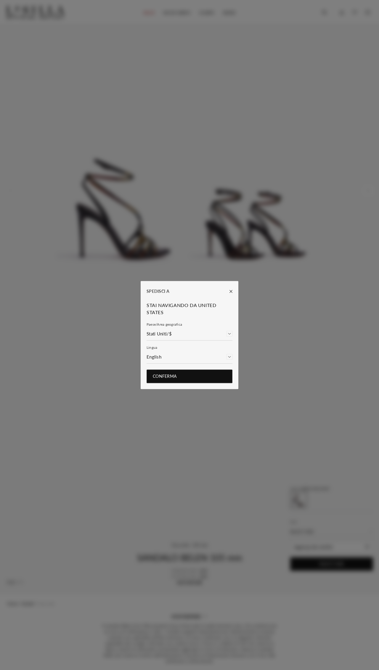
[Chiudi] (228, 291)
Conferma (164, 376)
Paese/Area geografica (164, 324)
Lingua (152, 347)
